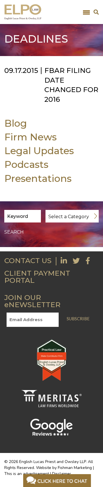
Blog (15, 123)
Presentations (38, 178)
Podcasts (26, 164)
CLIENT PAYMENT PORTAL (37, 277)
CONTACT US (28, 260)
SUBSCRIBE (78, 318)
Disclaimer (61, 473)
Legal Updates (39, 150)
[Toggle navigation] (86, 12)
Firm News (30, 137)
